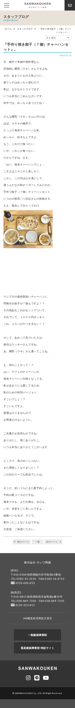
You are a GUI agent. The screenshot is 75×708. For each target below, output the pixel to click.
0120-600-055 (25, 583)
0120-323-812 (25, 605)
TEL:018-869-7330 (23, 600)
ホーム (8, 29)
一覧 (37, 541)
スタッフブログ (25, 29)
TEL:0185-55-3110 (23, 578)
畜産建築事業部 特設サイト (37, 647)
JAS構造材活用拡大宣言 (37, 618)
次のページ (52, 541)
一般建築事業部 (37, 634)
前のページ (23, 541)
